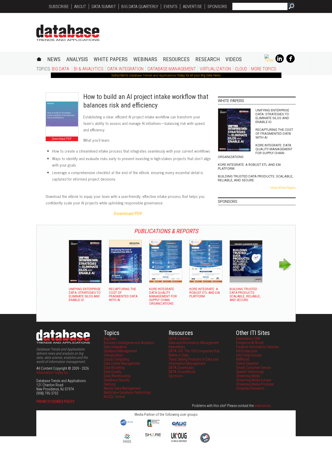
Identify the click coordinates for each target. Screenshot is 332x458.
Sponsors (217, 6)
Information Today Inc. (52, 372)
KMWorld (242, 359)
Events (170, 6)
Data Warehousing (117, 376)
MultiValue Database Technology (127, 392)
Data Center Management (122, 363)
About (80, 6)
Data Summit (104, 6)
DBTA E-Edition (179, 339)
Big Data (60, 68)
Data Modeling (114, 368)
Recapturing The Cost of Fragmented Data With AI (274, 133)
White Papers (111, 59)
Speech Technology (250, 372)
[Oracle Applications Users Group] (179, 426)
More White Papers (283, 188)
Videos (233, 59)
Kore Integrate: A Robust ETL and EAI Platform (249, 166)
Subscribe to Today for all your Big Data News (166, 75)
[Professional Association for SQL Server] (127, 443)
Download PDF (62, 139)
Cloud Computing (116, 359)
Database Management (172, 68)
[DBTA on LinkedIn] (279, 61)
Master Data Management (122, 388)
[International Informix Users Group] (153, 426)
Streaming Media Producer (255, 384)
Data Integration (125, 68)
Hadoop (109, 384)
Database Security (117, 380)
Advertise (192, 6)
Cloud (241, 68)
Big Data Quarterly (139, 6)
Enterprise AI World (250, 343)
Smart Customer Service (253, 368)
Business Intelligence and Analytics (129, 343)
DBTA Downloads (181, 368)
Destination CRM (248, 339)
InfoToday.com (247, 351)
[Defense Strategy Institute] (205, 442)
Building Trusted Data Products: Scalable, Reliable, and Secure (255, 178)
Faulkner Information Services (257, 347)
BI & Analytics (88, 68)
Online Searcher (247, 363)
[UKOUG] (179, 441)
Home (39, 58)
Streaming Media (248, 376)
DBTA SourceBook (182, 372)
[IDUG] (127, 425)
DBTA (67, 33)
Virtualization (215, 68)
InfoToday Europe (248, 355)
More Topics (263, 68)
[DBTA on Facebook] (290, 61)
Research (207, 59)
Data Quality (112, 372)
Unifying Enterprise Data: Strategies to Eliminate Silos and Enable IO (272, 116)
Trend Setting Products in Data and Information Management (193, 361)
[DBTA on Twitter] (269, 60)
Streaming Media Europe (253, 380)
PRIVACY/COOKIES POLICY (55, 401)
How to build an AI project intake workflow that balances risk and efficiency (145, 101)
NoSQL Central (114, 397)
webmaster (262, 406)
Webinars (145, 59)
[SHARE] (153, 436)
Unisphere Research (250, 388)
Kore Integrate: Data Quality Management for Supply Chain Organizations (255, 151)
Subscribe (59, 6)
